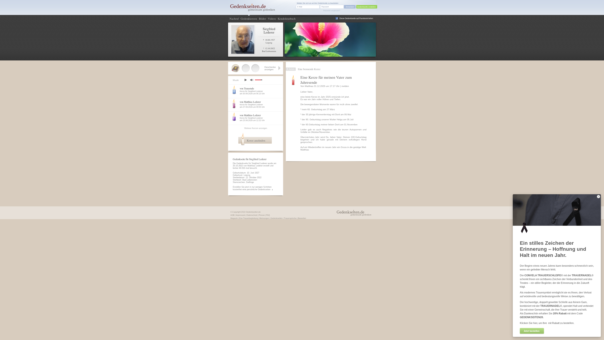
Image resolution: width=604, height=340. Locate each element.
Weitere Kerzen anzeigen (255, 128)
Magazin (234, 218)
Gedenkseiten (276, 218)
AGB (232, 215)
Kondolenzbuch (287, 18)
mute (251, 80)
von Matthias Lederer (250, 101)
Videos (272, 18)
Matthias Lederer (255, 165)
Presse (262, 215)
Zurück (291, 69)
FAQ (268, 215)
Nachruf (234, 18)
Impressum (240, 215)
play (245, 80)
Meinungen (264, 218)
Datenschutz (252, 215)
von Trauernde (247, 88)
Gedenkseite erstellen (366, 7)
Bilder (262, 18)
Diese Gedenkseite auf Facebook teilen (356, 18)
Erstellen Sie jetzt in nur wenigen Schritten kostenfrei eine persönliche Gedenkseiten (252, 188)
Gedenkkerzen (249, 18)
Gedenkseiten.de (253, 212)
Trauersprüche (290, 218)
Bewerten (302, 218)
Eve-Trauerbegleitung (248, 218)
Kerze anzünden (256, 140)
